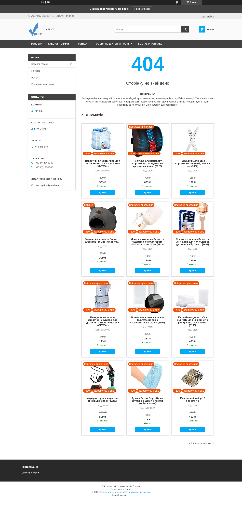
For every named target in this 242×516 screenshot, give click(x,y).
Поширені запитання (42, 84)
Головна (36, 44)
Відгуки (35, 77)
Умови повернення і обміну (114, 44)
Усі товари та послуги (200, 443)
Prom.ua (136, 486)
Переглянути (142, 8)
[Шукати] (185, 29)
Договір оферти (30, 472)
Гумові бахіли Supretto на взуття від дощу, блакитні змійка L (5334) (147, 401)
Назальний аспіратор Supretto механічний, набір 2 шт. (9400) (192, 163)
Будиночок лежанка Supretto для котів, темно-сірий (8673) (102, 240)
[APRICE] (35, 35)
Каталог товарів (58, 44)
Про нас (35, 70)
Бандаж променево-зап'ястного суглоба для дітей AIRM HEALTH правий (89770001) (102, 321)
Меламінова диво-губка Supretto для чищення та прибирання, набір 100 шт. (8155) (192, 321)
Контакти (84, 44)
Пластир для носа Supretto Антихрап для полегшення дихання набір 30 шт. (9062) (192, 242)
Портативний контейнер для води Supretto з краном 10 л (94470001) (102, 163)
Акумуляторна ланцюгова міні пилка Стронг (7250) (102, 399)
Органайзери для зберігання (161, 104)
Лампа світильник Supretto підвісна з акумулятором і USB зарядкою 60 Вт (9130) (147, 242)
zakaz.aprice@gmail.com (46, 185)
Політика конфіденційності (137, 492)
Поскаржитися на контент (112, 492)
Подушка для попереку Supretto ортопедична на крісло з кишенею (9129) (147, 163)
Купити (102, 192)
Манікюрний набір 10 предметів (192, 399)
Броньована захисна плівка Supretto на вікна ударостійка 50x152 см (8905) (147, 320)
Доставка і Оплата (150, 44)
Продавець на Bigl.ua (121, 489)
